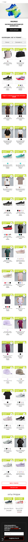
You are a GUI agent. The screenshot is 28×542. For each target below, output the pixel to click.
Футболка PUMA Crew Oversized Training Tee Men (20, 237)
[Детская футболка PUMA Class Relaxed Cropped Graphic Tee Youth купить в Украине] (7, 132)
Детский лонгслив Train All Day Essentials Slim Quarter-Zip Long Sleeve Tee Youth (7, 357)
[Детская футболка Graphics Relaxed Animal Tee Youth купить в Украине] (7, 180)
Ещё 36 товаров (14, 483)
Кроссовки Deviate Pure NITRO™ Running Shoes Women (20, 261)
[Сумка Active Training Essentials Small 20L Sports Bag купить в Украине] (20, 54)
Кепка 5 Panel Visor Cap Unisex (8, 381)
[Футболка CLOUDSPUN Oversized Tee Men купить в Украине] (7, 395)
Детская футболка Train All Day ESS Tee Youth (20, 285)
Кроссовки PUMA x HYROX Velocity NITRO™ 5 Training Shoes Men (7, 165)
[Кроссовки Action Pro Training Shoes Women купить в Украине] (20, 395)
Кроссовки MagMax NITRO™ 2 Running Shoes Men (7, 237)
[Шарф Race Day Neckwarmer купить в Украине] (20, 347)
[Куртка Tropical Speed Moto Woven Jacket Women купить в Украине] (20, 441)
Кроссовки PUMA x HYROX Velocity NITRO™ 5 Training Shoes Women (20, 165)
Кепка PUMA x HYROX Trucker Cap (20, 381)
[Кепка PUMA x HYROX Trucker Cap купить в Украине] (20, 372)
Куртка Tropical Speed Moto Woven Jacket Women (20, 451)
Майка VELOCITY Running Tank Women (20, 309)
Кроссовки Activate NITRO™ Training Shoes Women (8, 87)
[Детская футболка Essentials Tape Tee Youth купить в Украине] (7, 109)
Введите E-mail (8, 533)
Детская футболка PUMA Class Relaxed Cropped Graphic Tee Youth (8, 141)
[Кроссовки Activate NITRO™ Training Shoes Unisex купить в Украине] (7, 203)
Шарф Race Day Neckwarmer (20, 356)
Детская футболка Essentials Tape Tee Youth (7, 118)
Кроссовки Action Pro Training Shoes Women (20, 404)
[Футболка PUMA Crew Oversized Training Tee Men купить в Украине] (20, 227)
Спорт (4, 2)
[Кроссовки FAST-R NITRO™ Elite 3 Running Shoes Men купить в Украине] (20, 78)
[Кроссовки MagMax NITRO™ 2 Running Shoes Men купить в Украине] (7, 227)
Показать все (14, 487)
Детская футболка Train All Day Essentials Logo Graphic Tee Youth (20, 332)
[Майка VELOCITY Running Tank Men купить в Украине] (7, 299)
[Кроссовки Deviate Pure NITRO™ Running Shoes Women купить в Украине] (20, 251)
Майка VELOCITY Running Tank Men (7, 309)
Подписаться (14, 538)
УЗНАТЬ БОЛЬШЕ (14, 30)
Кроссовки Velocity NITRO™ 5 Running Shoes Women (20, 213)
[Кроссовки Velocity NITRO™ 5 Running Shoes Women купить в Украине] (20, 203)
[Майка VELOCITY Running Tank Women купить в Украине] (20, 299)
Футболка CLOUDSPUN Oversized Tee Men (8, 404)
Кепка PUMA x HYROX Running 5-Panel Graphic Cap (7, 332)
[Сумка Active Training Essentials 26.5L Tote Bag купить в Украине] (7, 54)
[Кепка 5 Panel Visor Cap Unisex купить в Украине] (7, 372)
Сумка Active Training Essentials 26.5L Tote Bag (7, 63)
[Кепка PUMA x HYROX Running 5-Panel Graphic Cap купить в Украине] (7, 323)
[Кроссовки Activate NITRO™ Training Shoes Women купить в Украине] (7, 78)
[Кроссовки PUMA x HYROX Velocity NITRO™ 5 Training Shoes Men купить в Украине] (7, 156)
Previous (3, 234)
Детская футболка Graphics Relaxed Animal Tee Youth (7, 189)
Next (11, 234)
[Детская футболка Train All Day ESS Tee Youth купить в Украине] (20, 275)
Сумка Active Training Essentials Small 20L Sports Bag (20, 63)
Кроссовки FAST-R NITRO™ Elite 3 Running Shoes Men (20, 87)
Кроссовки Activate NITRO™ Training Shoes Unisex (8, 213)
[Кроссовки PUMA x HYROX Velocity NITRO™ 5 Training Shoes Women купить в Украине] (20, 156)
